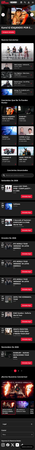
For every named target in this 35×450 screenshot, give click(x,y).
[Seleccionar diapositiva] (13, 22)
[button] (29, 2)
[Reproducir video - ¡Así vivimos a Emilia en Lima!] (17, 406)
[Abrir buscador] (25, 2)
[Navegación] (33, 2)
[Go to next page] (21, 370)
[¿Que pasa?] (21, 2)
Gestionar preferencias (27, 447)
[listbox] (17, 434)
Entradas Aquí (26, 196)
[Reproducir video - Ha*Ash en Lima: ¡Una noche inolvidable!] (31, 406)
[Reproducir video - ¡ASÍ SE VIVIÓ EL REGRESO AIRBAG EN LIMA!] (17, 389)
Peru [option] (4, 434)
